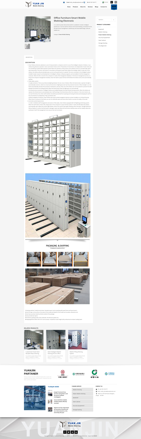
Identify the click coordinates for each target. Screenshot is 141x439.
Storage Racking (102, 43)
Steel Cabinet (102, 40)
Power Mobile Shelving (64, 34)
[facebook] (111, 2)
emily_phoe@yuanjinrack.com (76, 2)
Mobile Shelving (102, 32)
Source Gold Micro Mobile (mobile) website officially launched (60, 401)
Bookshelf (101, 29)
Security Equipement (104, 37)
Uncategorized (102, 46)
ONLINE (114, 7)
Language (106, 2)
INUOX (95, 436)
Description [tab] (29, 57)
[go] (114, 19)
